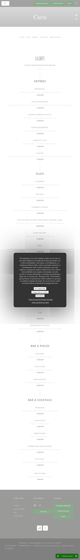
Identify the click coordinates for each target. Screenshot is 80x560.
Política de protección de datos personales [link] (41, 299)
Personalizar (40, 295)
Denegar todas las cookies (40, 292)
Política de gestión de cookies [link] (40, 302)
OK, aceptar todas (40, 288)
